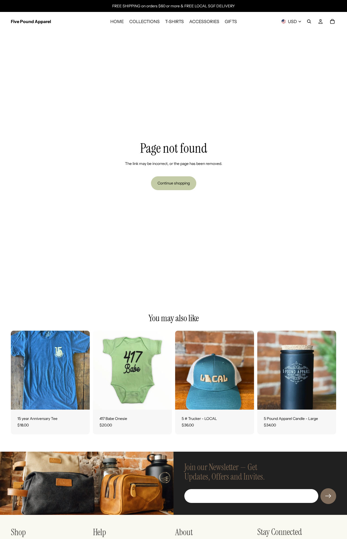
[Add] (245, 401)
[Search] (309, 21)
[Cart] (332, 21)
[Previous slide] (265, 370)
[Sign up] (328, 496)
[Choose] (81, 401)
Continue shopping (174, 183)
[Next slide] (328, 370)
